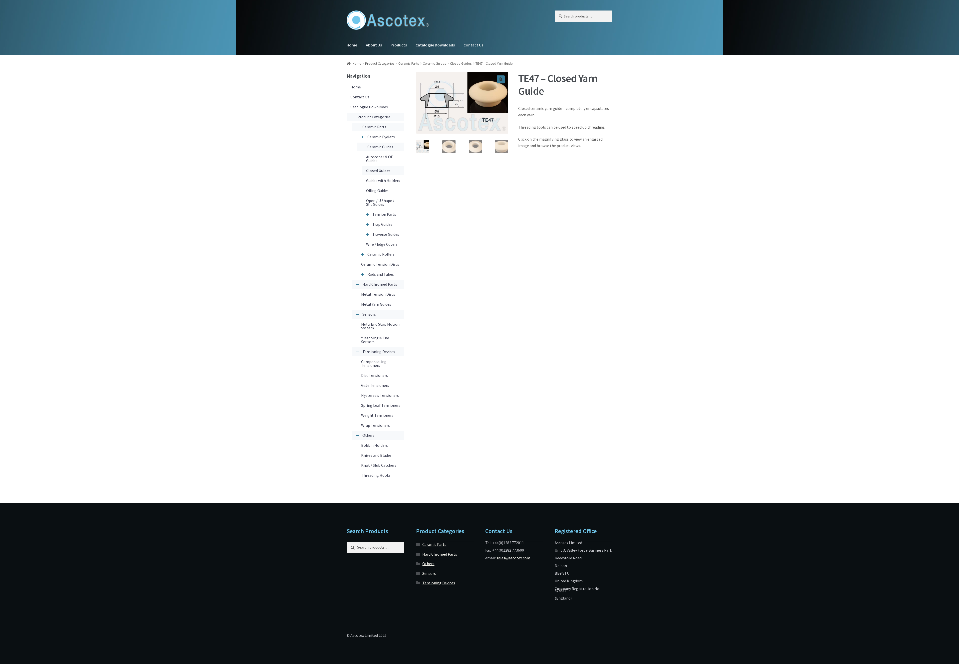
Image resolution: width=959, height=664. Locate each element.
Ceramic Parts (408, 63)
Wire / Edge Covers (382, 244)
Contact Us (473, 44)
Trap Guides (382, 224)
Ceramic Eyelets (381, 136)
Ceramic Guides (434, 63)
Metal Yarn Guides (376, 304)
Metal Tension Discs (378, 294)
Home (352, 44)
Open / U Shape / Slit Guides (380, 202)
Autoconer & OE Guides (379, 158)
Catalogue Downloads (435, 44)
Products (399, 44)
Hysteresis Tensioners (380, 395)
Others (368, 435)
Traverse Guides (385, 234)
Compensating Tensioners (374, 363)
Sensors (369, 314)
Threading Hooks (376, 475)
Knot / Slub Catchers (378, 465)
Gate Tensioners (375, 385)
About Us (374, 44)
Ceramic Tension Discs (380, 264)
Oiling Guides (377, 190)
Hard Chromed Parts (379, 284)
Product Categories (380, 63)
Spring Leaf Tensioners (380, 405)
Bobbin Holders (374, 445)
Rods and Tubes (380, 274)
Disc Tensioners (374, 375)
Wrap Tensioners (375, 425)
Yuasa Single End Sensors (375, 339)
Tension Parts (384, 214)
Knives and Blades (376, 455)
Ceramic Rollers (381, 254)
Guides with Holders (383, 180)
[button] (501, 79)
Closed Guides (461, 63)
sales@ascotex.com (513, 557)
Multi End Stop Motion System (380, 326)
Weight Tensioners (377, 415)
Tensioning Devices (378, 351)
